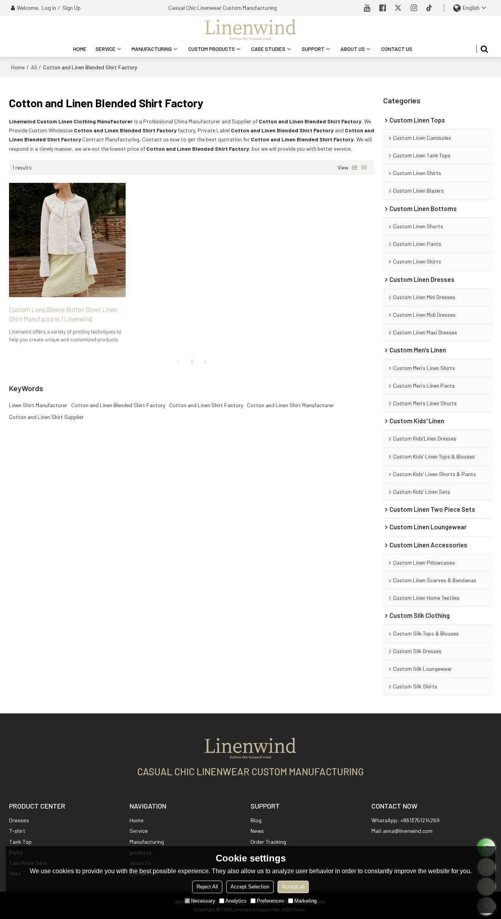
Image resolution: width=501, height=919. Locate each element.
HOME (80, 48)
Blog (255, 820)
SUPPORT (313, 48)
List (354, 168)
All (34, 67)
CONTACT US (396, 48)
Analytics (236, 901)
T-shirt (17, 830)
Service (139, 830)
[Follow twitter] (398, 8)
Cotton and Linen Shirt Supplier (46, 416)
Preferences (270, 901)
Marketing (305, 901)
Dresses (19, 820)
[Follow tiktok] (430, 8)
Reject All (207, 887)
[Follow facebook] (383, 8)
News (257, 830)
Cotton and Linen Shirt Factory (206, 405)
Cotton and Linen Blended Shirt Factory (118, 405)
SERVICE (105, 48)
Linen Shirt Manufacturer (38, 405)
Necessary (203, 901)
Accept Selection (250, 887)
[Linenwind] (250, 29)
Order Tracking (268, 841)
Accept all (293, 887)
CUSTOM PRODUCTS (211, 48)
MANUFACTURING (152, 48)
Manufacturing (147, 841)
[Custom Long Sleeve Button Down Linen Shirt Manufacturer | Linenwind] (67, 240)
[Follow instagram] (414, 8)
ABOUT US (353, 48)
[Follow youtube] (367, 8)
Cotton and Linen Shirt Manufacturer (290, 405)
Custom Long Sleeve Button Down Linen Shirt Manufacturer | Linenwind (63, 313)
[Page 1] (178, 362)
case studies (268, 48)
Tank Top (20, 841)
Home (18, 67)
